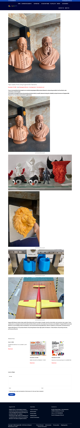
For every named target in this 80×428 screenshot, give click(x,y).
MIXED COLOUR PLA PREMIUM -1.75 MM (38, 360)
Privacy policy (33, 413)
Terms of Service (34, 409)
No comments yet (40, 87)
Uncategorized (32, 87)
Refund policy (33, 411)
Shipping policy (33, 415)
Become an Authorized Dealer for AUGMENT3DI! (61, 360)
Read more (10, 348)
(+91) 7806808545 (59, 413)
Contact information (34, 417)
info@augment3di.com (23, 87)
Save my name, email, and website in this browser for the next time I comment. (26, 391)
